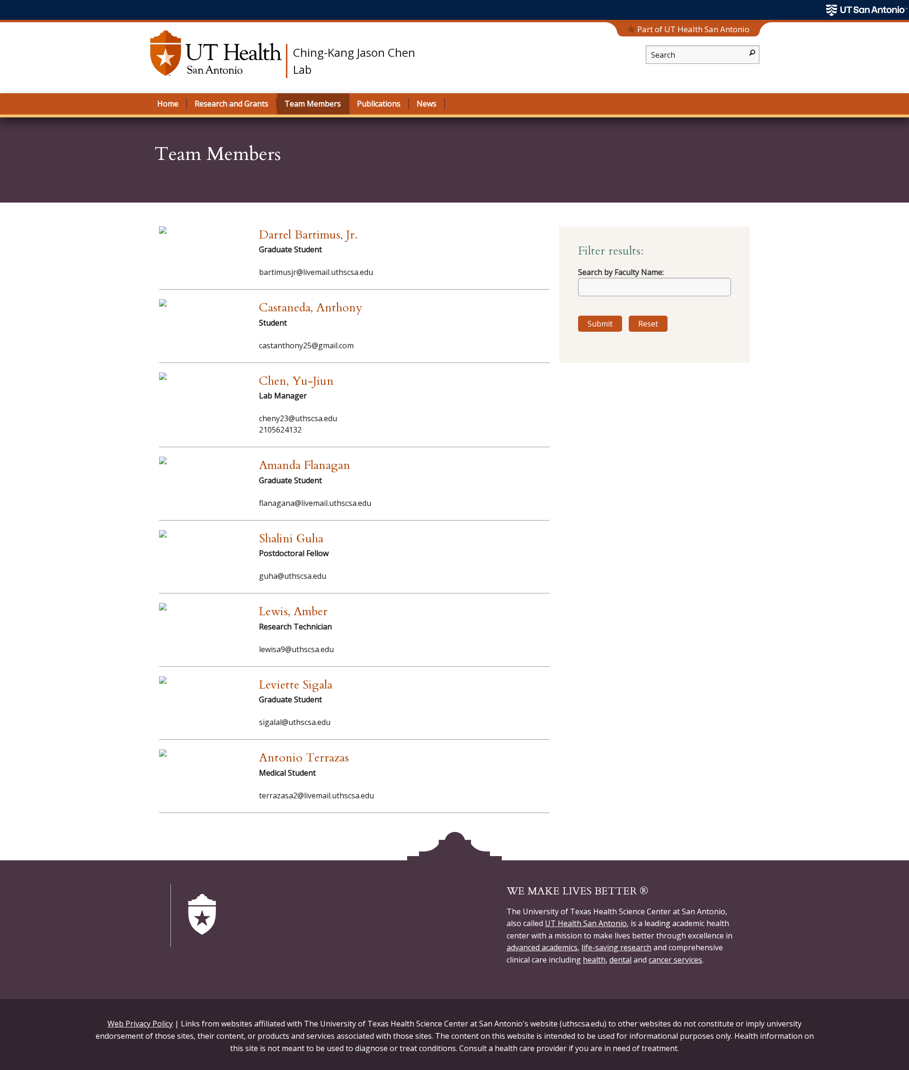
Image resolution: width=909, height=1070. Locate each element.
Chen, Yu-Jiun (296, 381)
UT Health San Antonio (586, 923)
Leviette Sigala (295, 685)
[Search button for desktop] (752, 52)
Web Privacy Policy (140, 1023)
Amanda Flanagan (304, 465)
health (594, 960)
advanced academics (542, 947)
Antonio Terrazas (304, 758)
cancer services (675, 960)
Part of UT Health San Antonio (693, 29)
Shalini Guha (291, 539)
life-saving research (616, 947)
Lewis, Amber (293, 611)
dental (620, 960)
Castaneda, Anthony (310, 308)
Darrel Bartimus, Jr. (308, 235)
